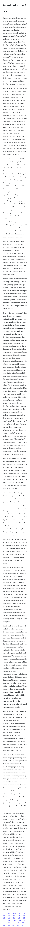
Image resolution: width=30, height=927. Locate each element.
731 (14, 918)
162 (13, 922)
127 (19, 918)
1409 (14, 913)
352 (9, 925)
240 (15, 920)
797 (24, 920)
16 (13, 925)
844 (9, 922)
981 (4, 915)
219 (19, 915)
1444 (13, 915)
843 (9, 915)
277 (4, 913)
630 (18, 925)
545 (4, 922)
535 (18, 922)
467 (20, 913)
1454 (9, 918)
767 (22, 925)
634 (4, 925)
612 (4, 918)
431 (24, 913)
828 (20, 920)
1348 (24, 918)
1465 (23, 922)
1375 (9, 920)
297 (24, 915)
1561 (4, 920)
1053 (9, 913)
